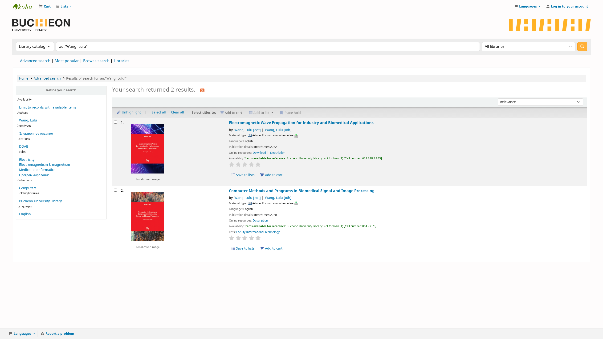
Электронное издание (36, 133)
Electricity (26, 159)
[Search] (582, 46)
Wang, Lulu (28, 120)
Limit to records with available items (47, 107)
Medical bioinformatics (37, 169)
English (25, 214)
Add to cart (273, 175)
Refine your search (61, 90)
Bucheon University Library (40, 201)
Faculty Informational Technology (258, 232)
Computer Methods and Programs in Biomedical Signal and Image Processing (302, 191)
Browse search (96, 61)
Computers (28, 188)
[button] (45, 6)
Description (277, 153)
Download (260, 153)
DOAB (23, 146)
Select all (159, 112)
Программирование (34, 175)
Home (23, 78)
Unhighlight (131, 112)
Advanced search (35, 61)
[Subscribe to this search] (202, 90)
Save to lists (245, 175)
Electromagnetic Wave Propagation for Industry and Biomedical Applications (301, 122)
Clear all (177, 112)
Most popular (67, 61)
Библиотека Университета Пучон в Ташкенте (25, 6)
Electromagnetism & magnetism (44, 164)
